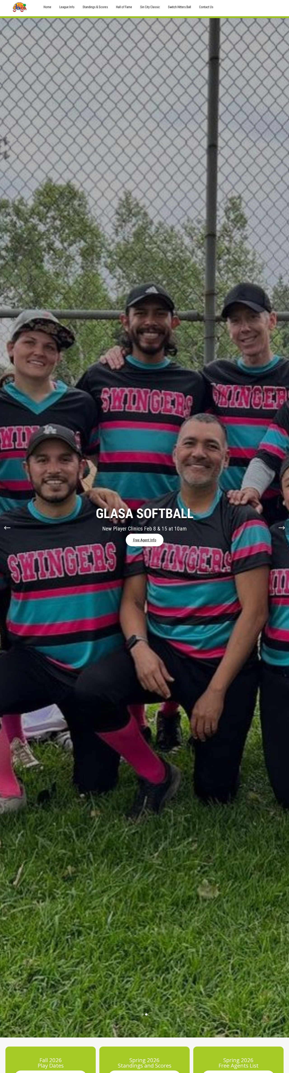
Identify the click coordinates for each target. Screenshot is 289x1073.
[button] (7, 527)
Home (47, 7)
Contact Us (206, 7)
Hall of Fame (124, 7)
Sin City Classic (150, 7)
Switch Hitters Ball (179, 7)
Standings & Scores (95, 7)
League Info (67, 7)
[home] (19, 7)
